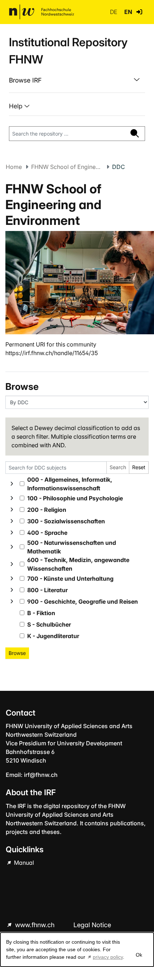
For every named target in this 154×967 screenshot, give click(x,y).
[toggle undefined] (11, 483)
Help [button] (16, 106)
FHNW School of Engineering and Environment (67, 166)
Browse (17, 653)
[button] (139, 12)
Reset (138, 467)
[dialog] (77, 949)
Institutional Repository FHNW (68, 50)
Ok (139, 955)
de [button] (114, 11)
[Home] (41, 11)
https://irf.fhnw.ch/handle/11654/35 (51, 353)
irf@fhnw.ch (41, 774)
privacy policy (108, 957)
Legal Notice (92, 925)
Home (14, 166)
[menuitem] (77, 80)
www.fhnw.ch (34, 925)
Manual (23, 862)
